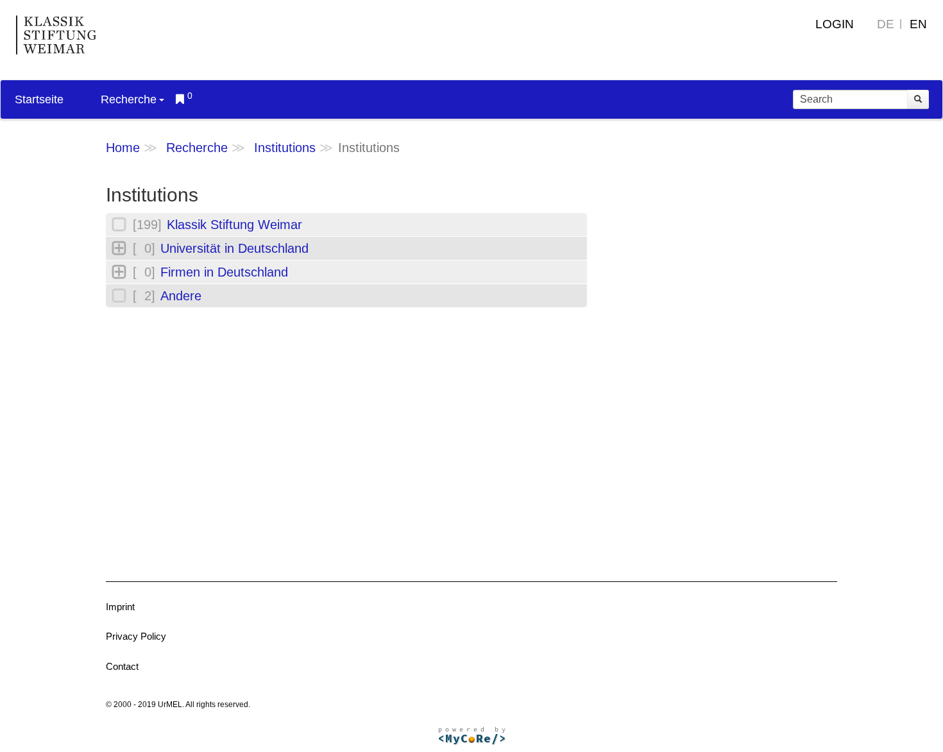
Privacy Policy (136, 636)
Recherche (129, 99)
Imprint (120, 606)
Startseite (39, 99)
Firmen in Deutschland (224, 272)
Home (123, 148)
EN (918, 24)
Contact (122, 666)
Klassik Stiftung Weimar (234, 225)
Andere (180, 296)
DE (885, 24)
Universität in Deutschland (234, 248)
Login (834, 24)
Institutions (285, 148)
